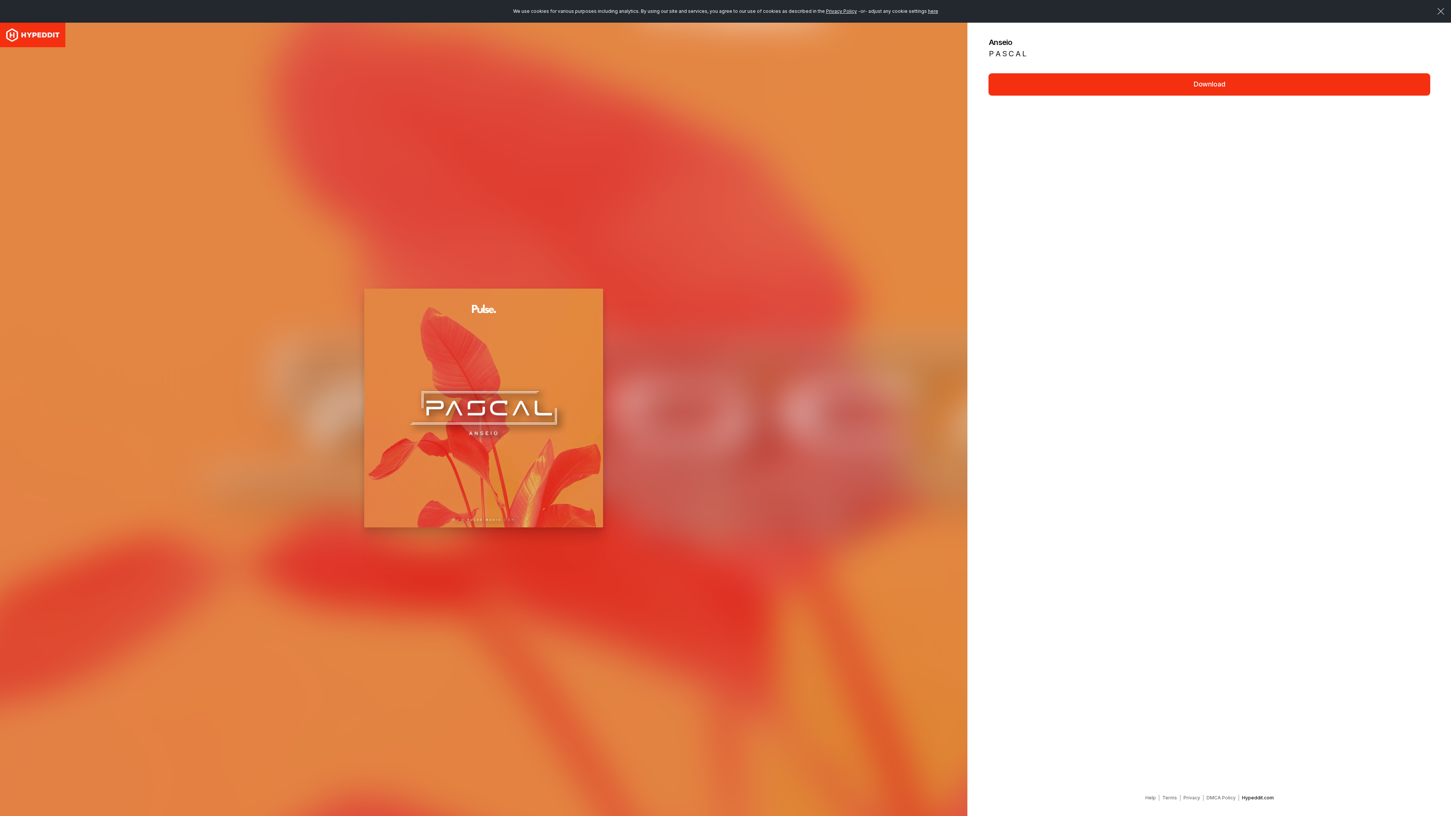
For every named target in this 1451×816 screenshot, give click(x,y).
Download (1209, 84)
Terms (1169, 798)
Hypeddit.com (1258, 798)
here (933, 11)
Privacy (1191, 798)
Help (1150, 798)
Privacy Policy (841, 11)
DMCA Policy (1221, 798)
